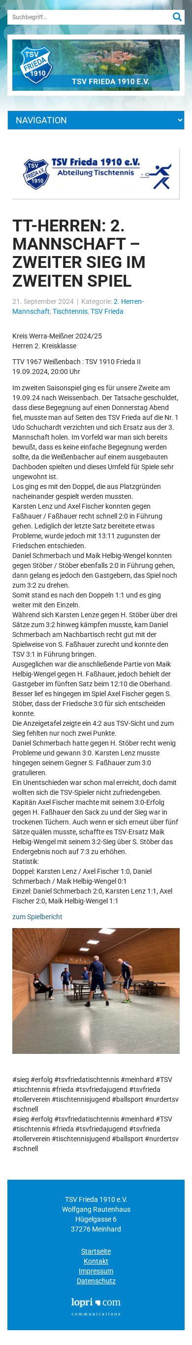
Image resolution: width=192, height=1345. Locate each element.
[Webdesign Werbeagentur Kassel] (96, 1306)
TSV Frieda (107, 311)
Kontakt (96, 1261)
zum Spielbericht (37, 917)
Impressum (96, 1271)
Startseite (96, 1251)
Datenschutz (96, 1281)
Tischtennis (70, 311)
